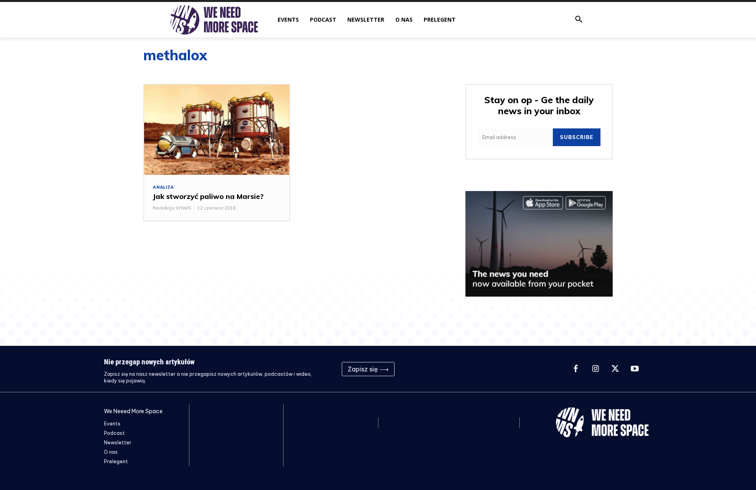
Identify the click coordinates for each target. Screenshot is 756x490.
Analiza (163, 187)
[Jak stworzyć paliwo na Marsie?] (216, 130)
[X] (615, 369)
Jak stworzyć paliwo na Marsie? (208, 196)
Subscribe (576, 137)
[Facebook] (576, 369)
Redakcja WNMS (172, 208)
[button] (578, 19)
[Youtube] (635, 369)
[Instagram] (595, 369)
